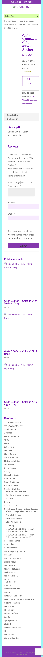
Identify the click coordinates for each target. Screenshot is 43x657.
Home (7, 21)
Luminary (10, 525)
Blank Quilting (10, 454)
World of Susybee (11, 638)
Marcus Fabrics (10, 565)
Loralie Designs (10, 562)
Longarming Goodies (13, 558)
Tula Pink (10, 498)
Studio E (7, 624)
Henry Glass (9, 544)
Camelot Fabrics (11, 457)
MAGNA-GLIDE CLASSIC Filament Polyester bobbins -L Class (20, 530)
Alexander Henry (11, 436)
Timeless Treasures (12, 627)
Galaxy (7, 502)
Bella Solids (11, 582)
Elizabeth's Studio (11, 475)
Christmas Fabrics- (12, 461)
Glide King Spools (13, 522)
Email (11, 213)
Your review (14, 186)
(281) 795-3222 (25, 2)
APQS (6, 440)
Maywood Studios (12, 569)
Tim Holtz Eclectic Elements (17, 495)
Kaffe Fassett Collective (16, 491)
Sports (7, 617)
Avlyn (6, 443)
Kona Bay (8, 555)
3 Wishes (8, 433)
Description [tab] (12, 115)
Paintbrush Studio (12, 588)
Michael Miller (10, 572)
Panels (7, 592)
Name (11, 202)
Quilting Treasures (12, 603)
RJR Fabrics (9, 610)
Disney (7, 471)
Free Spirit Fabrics (12, 489)
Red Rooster (9, 606)
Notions (7, 585)
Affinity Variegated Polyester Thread (21, 511)
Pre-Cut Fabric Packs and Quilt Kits (19, 599)
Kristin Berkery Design (26, 653)
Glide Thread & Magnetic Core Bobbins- (29, 100)
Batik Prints (9, 447)
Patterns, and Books (13, 596)
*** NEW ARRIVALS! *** (14, 422)
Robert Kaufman (11, 613)
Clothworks (9, 464)
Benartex (8, 450)
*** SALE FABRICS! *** (14, 426)
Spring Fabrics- (10, 620)
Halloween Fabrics (12, 541)
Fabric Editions (10, 478)
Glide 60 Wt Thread (14, 518)
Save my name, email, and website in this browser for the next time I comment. (21, 235)
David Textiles (10, 468)
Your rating (14, 182)
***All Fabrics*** (11, 429)
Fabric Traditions (11, 482)
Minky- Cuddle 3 (11, 576)
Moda (6, 579)
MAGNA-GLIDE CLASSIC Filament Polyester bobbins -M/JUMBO (20, 536)
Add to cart (30, 81)
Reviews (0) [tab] (12, 119)
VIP (5, 631)
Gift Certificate (10, 505)
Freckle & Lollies (11, 485)
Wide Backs (9, 634)
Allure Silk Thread (13, 515)
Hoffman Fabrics (11, 547)
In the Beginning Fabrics (14, 551)
